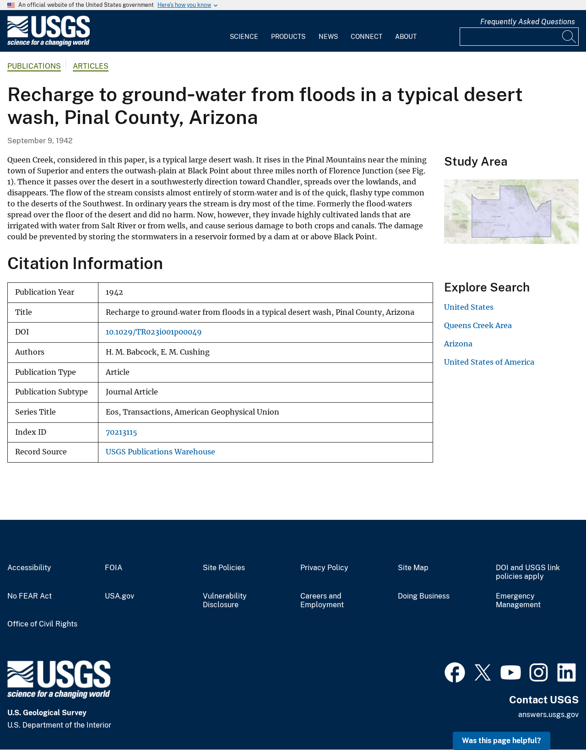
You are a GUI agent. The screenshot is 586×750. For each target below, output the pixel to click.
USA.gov (119, 596)
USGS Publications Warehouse (160, 452)
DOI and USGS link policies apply (528, 572)
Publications (34, 66)
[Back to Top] (553, 717)
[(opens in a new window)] (455, 671)
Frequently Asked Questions (527, 21)
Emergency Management (518, 600)
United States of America (489, 362)
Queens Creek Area (478, 325)
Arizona (458, 343)
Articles (91, 66)
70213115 (121, 432)
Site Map (413, 568)
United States (469, 307)
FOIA (113, 568)
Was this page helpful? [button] (501, 740)
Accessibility (29, 568)
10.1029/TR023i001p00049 (154, 332)
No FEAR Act (29, 596)
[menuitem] (244, 31)
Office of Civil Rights (42, 624)
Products (288, 36)
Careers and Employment (322, 600)
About (406, 36)
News (328, 36)
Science (244, 36)
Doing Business (424, 596)
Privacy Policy (324, 568)
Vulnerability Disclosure (225, 600)
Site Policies (224, 568)
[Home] (48, 44)
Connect (366, 36)
